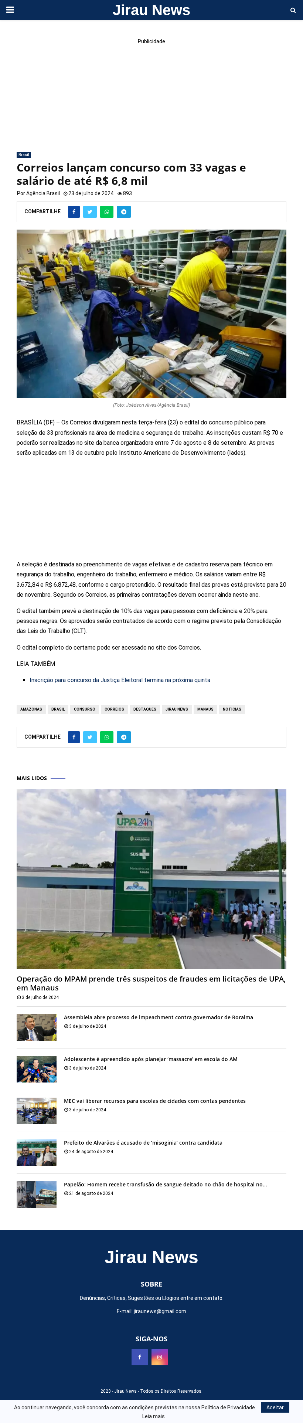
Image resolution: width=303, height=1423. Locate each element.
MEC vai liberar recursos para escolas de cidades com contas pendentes (155, 1100)
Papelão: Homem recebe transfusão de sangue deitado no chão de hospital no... (165, 1184)
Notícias (232, 709)
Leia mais (153, 1416)
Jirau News (151, 10)
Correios (114, 709)
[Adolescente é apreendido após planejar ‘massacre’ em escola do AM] (37, 1069)
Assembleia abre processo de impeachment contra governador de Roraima (158, 1017)
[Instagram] (160, 1357)
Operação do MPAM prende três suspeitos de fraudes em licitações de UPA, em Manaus (151, 983)
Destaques (144, 709)
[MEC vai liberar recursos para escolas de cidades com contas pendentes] (37, 1111)
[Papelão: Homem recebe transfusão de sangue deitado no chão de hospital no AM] (37, 1194)
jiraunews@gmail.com (160, 1311)
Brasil (23, 155)
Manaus (205, 709)
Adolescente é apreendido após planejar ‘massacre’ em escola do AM (151, 1059)
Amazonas (31, 709)
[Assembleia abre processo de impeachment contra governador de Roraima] (37, 1027)
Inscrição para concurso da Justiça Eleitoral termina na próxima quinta (120, 680)
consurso (84, 709)
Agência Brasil (43, 193)
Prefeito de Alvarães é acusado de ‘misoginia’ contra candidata (143, 1142)
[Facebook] (140, 1357)
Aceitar (275, 1407)
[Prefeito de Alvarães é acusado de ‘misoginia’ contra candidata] (37, 1152)
